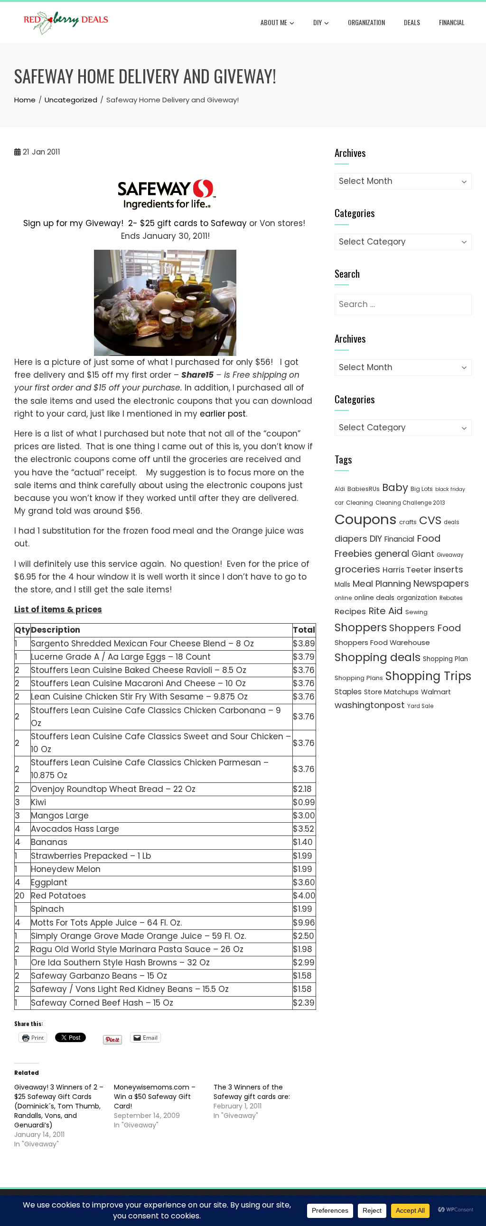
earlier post (223, 413)
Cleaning (359, 503)
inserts (448, 569)
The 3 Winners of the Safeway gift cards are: (252, 1091)
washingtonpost (370, 705)
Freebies (353, 553)
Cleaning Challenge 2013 (410, 503)
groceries (357, 569)
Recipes (350, 611)
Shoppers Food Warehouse (382, 642)
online (343, 598)
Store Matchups (391, 692)
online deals (374, 597)
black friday (450, 489)
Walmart (436, 692)
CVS (430, 520)
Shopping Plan (445, 658)
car (339, 503)
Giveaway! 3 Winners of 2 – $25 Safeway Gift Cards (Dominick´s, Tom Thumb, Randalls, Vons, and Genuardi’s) (58, 1106)
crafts (408, 522)
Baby (395, 487)
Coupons (366, 519)
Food (429, 538)
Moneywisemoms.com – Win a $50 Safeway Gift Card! (155, 1096)
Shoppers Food (425, 628)
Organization (366, 22)
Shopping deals (378, 657)
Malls (342, 584)
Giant (422, 554)
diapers (351, 539)
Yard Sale (420, 706)
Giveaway (450, 555)
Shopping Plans (359, 677)
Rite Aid (385, 611)
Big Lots (422, 489)
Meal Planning (382, 584)
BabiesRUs (363, 489)
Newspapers (441, 583)
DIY (317, 22)
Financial (452, 22)
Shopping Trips (428, 676)
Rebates (451, 598)
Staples (348, 692)
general (391, 553)
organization (417, 597)
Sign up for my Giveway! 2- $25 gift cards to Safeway (135, 223)
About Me (274, 22)
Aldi (340, 489)
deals (412, 22)
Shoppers (361, 627)
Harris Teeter (407, 569)
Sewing (416, 612)
